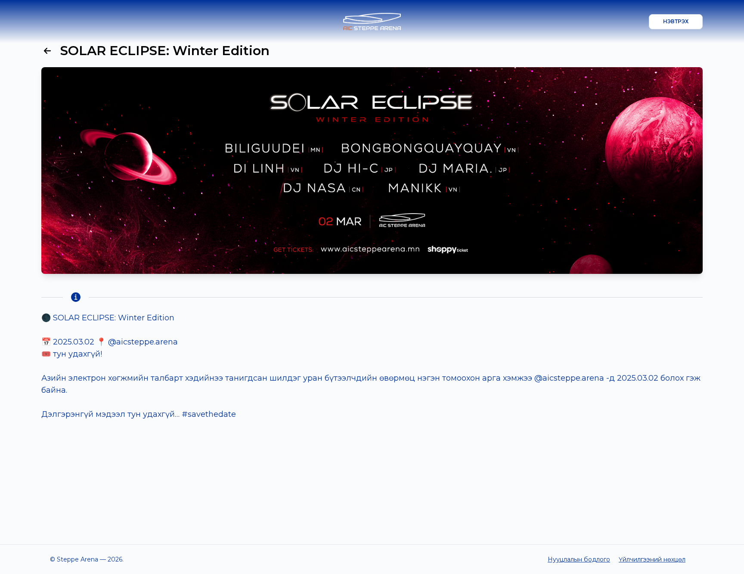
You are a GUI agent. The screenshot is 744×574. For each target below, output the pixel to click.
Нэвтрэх (675, 21)
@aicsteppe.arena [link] (143, 342)
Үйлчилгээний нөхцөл (652, 559)
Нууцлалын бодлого (579, 559)
